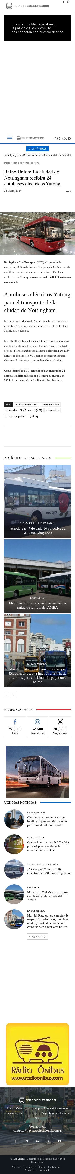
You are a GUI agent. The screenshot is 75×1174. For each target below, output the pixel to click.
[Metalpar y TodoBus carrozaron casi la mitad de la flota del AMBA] (37, 576)
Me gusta (15, 719)
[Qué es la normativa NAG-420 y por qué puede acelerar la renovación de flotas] (14, 844)
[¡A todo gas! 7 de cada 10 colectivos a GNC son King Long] (37, 501)
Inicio (7, 163)
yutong (34, 416)
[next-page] (13, 695)
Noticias (17, 163)
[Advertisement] (37, 85)
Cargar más (36, 936)
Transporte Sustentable (37, 523)
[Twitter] (65, 138)
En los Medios (37, 663)
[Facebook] (63, 2)
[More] (60, 202)
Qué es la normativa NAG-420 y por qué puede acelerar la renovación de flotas (48, 846)
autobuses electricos (27, 404)
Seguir (38, 719)
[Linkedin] (62, 138)
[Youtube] (69, 138)
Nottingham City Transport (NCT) (24, 410)
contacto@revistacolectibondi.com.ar (37, 1130)
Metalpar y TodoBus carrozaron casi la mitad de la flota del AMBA (37, 156)
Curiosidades (35, 838)
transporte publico (16, 416)
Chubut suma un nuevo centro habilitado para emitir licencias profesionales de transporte (47, 821)
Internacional (32, 163)
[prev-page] (6, 695)
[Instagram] (68, 2)
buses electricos (50, 404)
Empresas (37, 597)
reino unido (52, 410)
